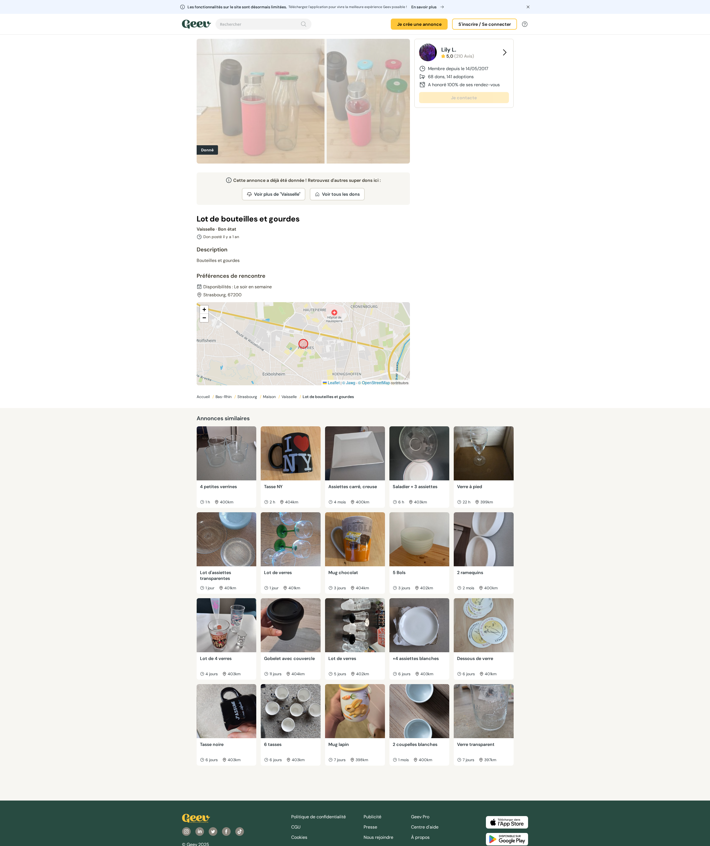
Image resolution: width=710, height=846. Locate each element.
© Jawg (348, 382)
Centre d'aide (424, 827)
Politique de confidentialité (318, 817)
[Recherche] (303, 24)
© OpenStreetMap (374, 382)
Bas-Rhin (224, 396)
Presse (370, 827)
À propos (420, 837)
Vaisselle (290, 396)
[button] (204, 309)
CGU (296, 827)
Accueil (204, 396)
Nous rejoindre (378, 837)
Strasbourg (247, 396)
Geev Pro (420, 817)
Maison (270, 396)
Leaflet (333, 382)
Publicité (372, 817)
